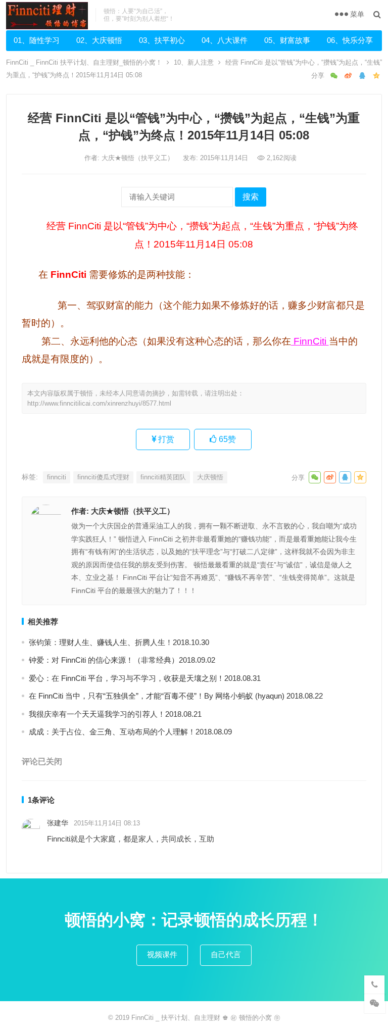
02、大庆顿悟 (99, 40)
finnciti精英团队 (163, 477)
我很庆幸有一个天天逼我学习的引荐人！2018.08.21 (115, 714)
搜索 (251, 196)
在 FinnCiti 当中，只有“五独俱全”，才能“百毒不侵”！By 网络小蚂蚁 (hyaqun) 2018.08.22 (176, 696)
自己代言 (226, 954)
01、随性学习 (37, 40)
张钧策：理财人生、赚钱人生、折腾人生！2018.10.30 (119, 642)
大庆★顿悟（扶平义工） (139, 158)
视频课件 (162, 954)
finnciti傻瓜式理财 (103, 477)
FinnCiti (310, 341)
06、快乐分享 (350, 40)
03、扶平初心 (162, 40)
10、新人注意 (194, 62)
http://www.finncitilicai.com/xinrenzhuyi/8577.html (99, 403)
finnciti (56, 477)
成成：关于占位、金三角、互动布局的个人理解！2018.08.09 (130, 731)
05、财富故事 (287, 40)
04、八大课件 (225, 40)
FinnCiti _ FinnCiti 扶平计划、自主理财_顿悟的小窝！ (84, 62)
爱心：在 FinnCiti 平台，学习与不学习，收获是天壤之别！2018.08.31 (145, 678)
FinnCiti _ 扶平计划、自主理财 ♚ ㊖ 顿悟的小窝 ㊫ (205, 1017)
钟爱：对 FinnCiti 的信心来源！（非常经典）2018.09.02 (122, 660)
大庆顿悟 (210, 477)
